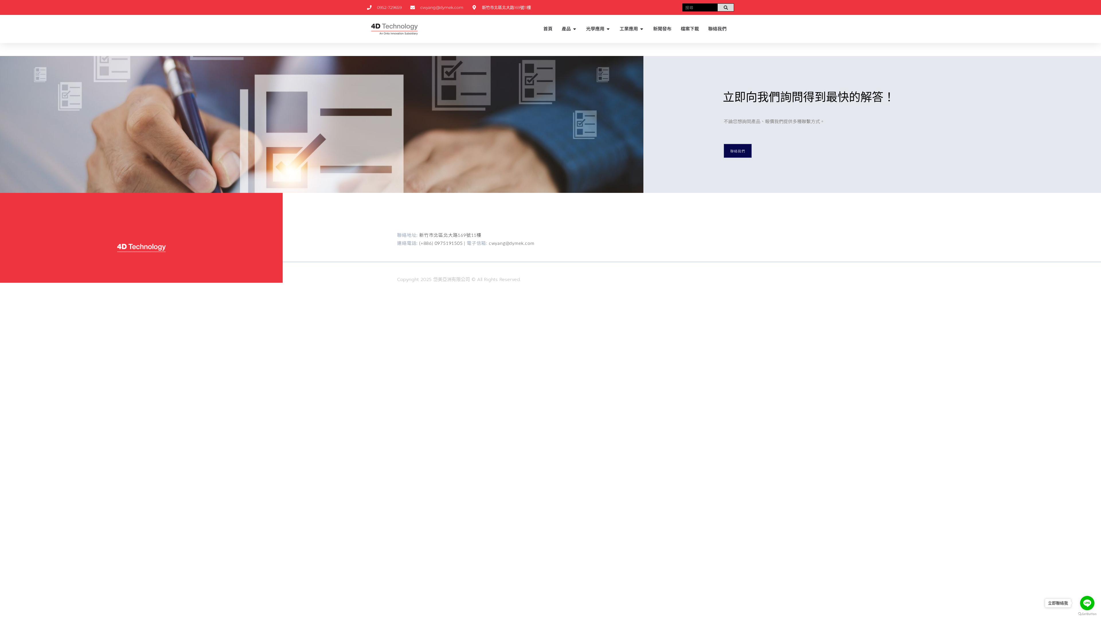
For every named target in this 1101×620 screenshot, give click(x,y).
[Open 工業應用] (641, 29)
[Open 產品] (574, 29)
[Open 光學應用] (608, 29)
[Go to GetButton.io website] (1087, 614)
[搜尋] (726, 7)
